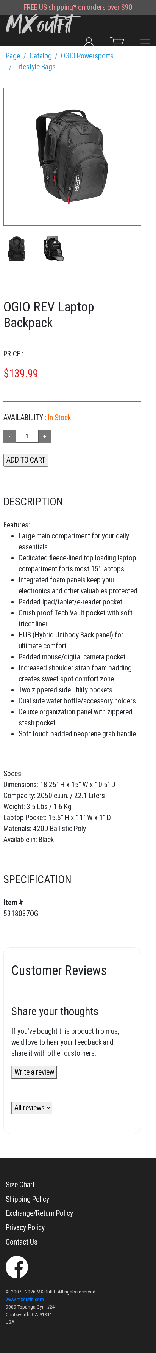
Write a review (34, 1072)
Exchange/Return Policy (39, 1213)
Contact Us (21, 1242)
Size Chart (20, 1184)
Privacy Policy (25, 1227)
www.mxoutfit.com (25, 1299)
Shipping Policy (27, 1199)
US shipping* (57, 7)
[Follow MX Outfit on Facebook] (17, 1266)
